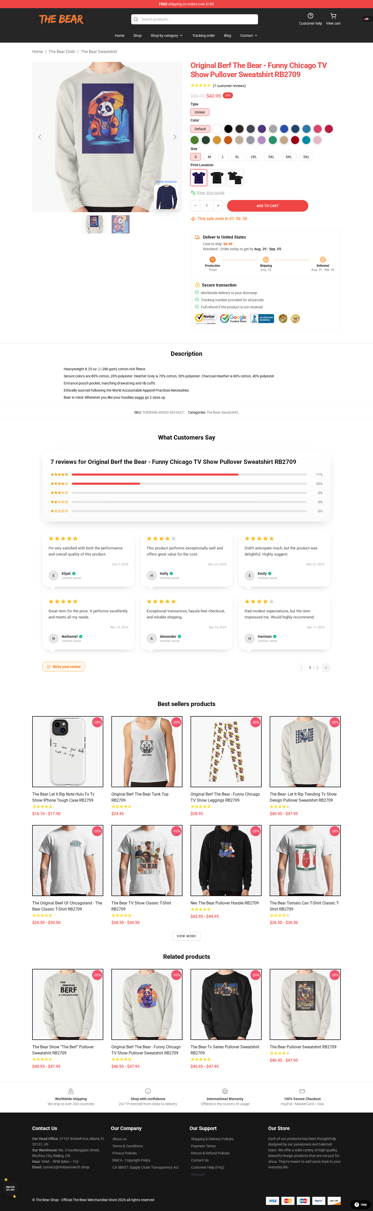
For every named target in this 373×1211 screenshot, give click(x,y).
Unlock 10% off (10, 1188)
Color (195, 120)
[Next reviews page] (326, 667)
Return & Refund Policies (210, 1153)
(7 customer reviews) (229, 86)
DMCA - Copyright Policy (131, 1160)
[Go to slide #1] (94, 224)
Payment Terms (203, 1146)
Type (194, 104)
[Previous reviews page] (301, 667)
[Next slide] (174, 137)
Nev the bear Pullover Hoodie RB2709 (225, 903)
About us (119, 1139)
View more (186, 936)
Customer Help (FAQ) (207, 1167)
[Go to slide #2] (120, 224)
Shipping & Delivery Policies (212, 1139)
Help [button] (364, 1204)
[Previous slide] (40, 137)
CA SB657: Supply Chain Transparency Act (145, 1167)
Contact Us (200, 1160)
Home (37, 51)
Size (194, 149)
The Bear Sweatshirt (99, 51)
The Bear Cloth (62, 51)
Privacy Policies (124, 1153)
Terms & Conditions (127, 1146)
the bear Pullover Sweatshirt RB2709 (303, 1047)
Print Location (202, 165)
